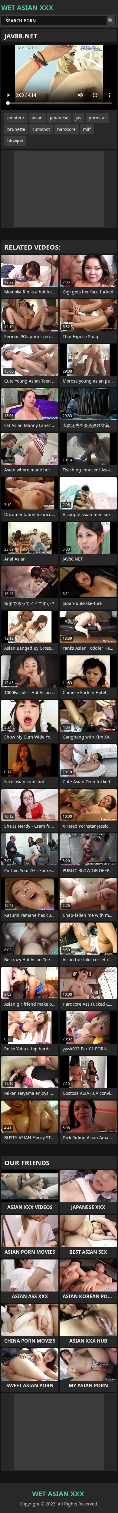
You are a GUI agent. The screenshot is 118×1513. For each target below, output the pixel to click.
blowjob (15, 141)
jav (78, 118)
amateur (16, 118)
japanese (59, 118)
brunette (16, 129)
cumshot (41, 129)
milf (87, 129)
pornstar (97, 118)
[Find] (111, 20)
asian (37, 118)
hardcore (66, 129)
